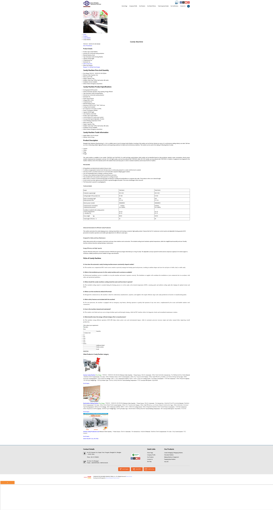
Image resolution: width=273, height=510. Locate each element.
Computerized (86, 102)
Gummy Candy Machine (89, 375)
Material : (152, 431)
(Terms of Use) (129, 476)
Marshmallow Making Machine (90, 403)
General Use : (174, 375)
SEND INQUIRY (87, 438)
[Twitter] (183, 3)
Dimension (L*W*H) (88, 105)
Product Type (86, 115)
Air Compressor (87, 108)
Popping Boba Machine (169, 459)
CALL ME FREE (94, 438)
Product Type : (112, 380)
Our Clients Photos (151, 6)
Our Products (142, 6)
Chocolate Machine (169, 455)
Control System (87, 117)
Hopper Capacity (87, 78)
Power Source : (140, 375)
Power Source (86, 98)
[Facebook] (181, 3)
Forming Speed (87, 90)
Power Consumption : (160, 378)
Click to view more (87, 63)
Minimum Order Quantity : (127, 375)
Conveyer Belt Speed (88, 119)
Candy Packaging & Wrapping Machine (173, 452)
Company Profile (133, 6)
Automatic (85, 96)
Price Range (86, 73)
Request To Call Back (88, 67)
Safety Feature (87, 83)
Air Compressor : (176, 378)
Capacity (85, 112)
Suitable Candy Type (88, 80)
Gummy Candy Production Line (91, 431)
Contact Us (182, 6)
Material (85, 103)
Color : (112, 376)
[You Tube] (186, 3)
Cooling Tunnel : (148, 378)
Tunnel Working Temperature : (131, 380)
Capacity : (103, 408)
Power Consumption (88, 110)
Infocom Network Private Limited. (112, 478)
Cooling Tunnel (87, 107)
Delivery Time (86, 137)
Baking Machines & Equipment (171, 457)
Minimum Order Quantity (89, 75)
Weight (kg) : (96, 380)
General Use (86, 95)
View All (166, 461)
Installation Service (87, 82)
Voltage (85, 100)
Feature (85, 91)
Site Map (149, 461)
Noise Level (86, 76)
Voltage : (113, 378)
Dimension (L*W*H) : (131, 378)
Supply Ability (86, 135)
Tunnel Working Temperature (90, 120)
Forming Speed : (97, 378)
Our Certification (174, 6)
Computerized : (97, 376)
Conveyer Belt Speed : (149, 380)
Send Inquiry (97, 67)
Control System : (133, 376)
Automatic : (155, 375)
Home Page (124, 6)
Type (84, 93)
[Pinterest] (188, 3)
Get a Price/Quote (87, 45)
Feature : (162, 376)
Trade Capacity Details (163, 6)
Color (84, 114)
